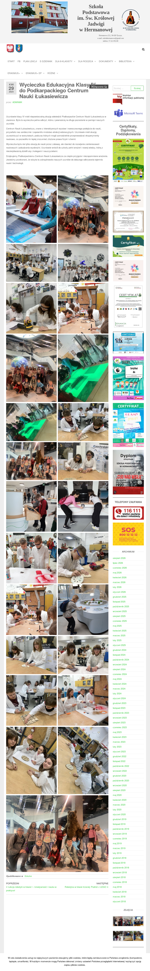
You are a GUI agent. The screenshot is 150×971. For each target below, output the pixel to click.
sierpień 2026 (119, 558)
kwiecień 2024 (119, 683)
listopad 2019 (119, 823)
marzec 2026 (119, 582)
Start (11, 61)
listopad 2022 (119, 761)
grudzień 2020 (119, 775)
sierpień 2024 (119, 669)
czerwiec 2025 (120, 620)
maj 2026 (117, 572)
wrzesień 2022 (120, 770)
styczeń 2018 (119, 901)
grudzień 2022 (119, 756)
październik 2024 (121, 659)
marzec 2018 (119, 896)
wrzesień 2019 (120, 833)
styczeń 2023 (119, 751)
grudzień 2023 (119, 703)
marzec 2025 (119, 635)
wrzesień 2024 (120, 664)
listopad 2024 (119, 654)
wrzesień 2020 (120, 785)
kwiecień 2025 (119, 630)
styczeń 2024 (119, 698)
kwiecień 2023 (119, 736)
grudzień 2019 (119, 819)
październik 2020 (121, 780)
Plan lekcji (30, 61)
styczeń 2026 (119, 591)
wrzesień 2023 (120, 717)
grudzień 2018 (119, 857)
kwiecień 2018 (119, 891)
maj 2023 (117, 732)
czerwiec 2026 (120, 567)
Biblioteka (125, 61)
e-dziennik (46, 61)
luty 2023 (117, 746)
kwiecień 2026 (119, 577)
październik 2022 (121, 765)
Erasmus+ (14, 73)
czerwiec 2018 (120, 882)
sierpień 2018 (119, 877)
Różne (51, 73)
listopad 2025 (119, 601)
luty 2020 (117, 809)
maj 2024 (117, 678)
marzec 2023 (119, 741)
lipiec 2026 (118, 562)
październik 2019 (121, 828)
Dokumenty (106, 61)
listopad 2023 (119, 707)
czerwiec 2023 (120, 727)
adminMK (17, 102)
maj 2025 (117, 625)
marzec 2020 (119, 804)
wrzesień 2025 (120, 611)
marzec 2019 (119, 848)
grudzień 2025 (119, 596)
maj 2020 (117, 794)
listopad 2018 (119, 862)
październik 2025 (121, 606)
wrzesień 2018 (120, 872)
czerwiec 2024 (120, 674)
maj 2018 (117, 886)
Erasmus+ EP (34, 73)
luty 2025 (117, 640)
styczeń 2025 (119, 645)
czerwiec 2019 (120, 838)
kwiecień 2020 (119, 799)
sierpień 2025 (119, 616)
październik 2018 (121, 867)
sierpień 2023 (119, 722)
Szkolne (28, 876)
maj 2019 (117, 843)
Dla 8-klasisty (63, 61)
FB (19, 61)
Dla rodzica (85, 61)
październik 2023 (121, 712)
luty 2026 (117, 587)
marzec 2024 (119, 688)
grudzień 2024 (119, 649)
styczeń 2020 (119, 814)
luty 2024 (117, 693)
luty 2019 (117, 852)
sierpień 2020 (119, 790)
